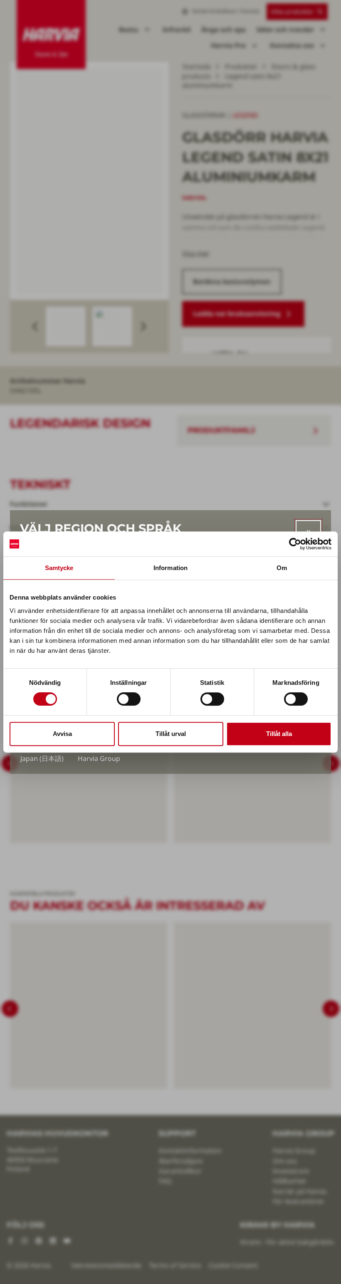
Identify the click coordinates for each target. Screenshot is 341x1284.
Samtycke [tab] (59, 567)
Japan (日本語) (42, 758)
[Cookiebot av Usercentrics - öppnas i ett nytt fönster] (295, 544)
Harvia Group (99, 758)
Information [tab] (170, 567)
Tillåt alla (279, 733)
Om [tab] (282, 567)
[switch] (129, 699)
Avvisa (62, 733)
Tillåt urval (171, 733)
